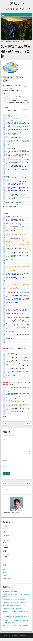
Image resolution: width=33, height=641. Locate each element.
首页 (2, 41)
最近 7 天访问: (6, 535)
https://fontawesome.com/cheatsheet (14, 109)
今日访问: (5, 526)
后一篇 (28, 423)
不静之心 (17, 4)
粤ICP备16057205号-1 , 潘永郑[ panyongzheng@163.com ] (16, 635)
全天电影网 (5, 608)
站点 (4, 466)
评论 (4, 439)
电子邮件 (5, 460)
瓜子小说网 (5, 602)
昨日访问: (5, 531)
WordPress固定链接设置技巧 (15, 605)
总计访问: (5, 545)
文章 (5, 572)
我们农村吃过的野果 (13, 591)
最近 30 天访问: (6, 540)
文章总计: (5, 550)
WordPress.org (7, 578)
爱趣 (4, 605)
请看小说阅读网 (6, 594)
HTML (18, 602)
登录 (4, 569)
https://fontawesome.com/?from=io (13, 98)
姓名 (4, 454)
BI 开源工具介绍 (21, 599)
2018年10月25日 (9, 77)
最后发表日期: (6, 554)
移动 (5, 41)
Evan (4, 620)
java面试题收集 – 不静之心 (8, 611)
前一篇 (4, 423)
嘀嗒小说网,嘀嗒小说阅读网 (8, 599)
